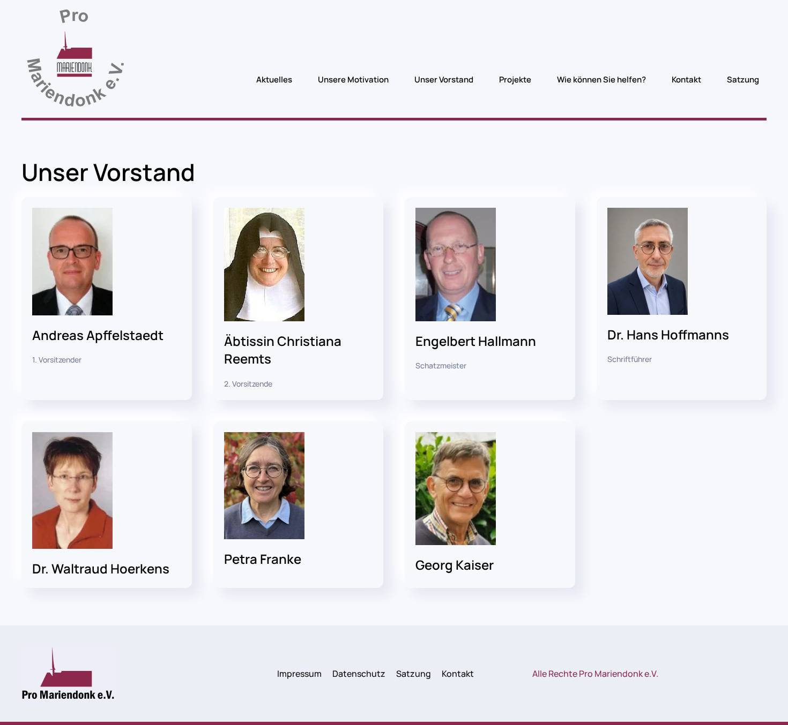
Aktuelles (274, 79)
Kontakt (686, 79)
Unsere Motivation (353, 79)
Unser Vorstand (443, 79)
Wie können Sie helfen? (601, 79)
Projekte (515, 79)
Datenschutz (358, 673)
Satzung (743, 79)
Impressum (299, 673)
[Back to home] (75, 61)
